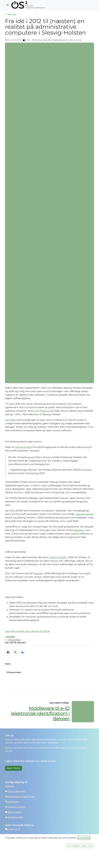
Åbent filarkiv (13, 768)
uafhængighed (23, 447)
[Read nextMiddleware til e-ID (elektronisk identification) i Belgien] (83, 711)
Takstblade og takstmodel (21, 796)
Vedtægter (13, 801)
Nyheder (12, 14)
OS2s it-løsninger (16, 791)
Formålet (10, 420)
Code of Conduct (16, 807)
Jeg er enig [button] (87, 846)
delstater (79, 530)
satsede (38, 573)
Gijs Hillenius (42, 410)
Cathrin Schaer (58, 557)
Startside (9, 786)
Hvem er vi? (14, 829)
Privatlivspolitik (15, 817)
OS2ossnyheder (14, 640)
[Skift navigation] (7, 5)
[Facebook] (8, 652)
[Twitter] (15, 652)
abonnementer (84, 514)
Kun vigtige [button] (73, 846)
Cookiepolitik (84, 838)
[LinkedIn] (22, 652)
